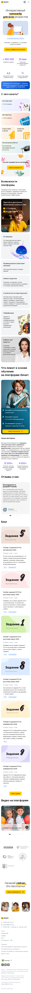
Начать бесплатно (14, 431)
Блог (2, 938)
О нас (2, 931)
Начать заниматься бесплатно (15, 49)
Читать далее (15, 793)
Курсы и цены (5, 953)
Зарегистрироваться (15, 167)
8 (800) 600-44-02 (8, 922)
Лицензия (4, 944)
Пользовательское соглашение (10, 949)
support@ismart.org (8, 924)
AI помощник (5, 940)
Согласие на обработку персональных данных (14, 951)
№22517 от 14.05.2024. (7, 973)
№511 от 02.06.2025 (14, 979)
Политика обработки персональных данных (14, 946)
